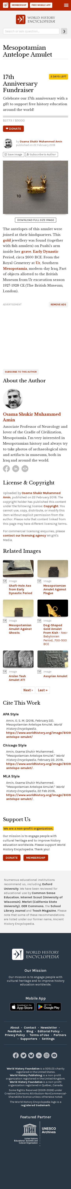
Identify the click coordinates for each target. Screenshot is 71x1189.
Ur (38, 263)
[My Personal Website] (24, 468)
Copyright (51, 506)
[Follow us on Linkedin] (39, 1057)
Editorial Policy (49, 1031)
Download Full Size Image (35, 220)
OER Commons (32, 906)
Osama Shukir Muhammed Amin (41, 141)
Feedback (15, 1031)
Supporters (28, 1039)
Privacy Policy (15, 1035)
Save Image (13, 154)
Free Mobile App (41, 5)
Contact (30, 1027)
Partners (60, 1035)
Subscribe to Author (41, 154)
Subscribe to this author (21, 371)
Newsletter (49, 1027)
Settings (48, 1039)
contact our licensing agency (24, 535)
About (14, 1027)
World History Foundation (23, 1068)
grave (26, 251)
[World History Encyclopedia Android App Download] (48, 1007)
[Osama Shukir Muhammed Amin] (35, 398)
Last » (43, 690)
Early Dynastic (46, 251)
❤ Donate (13, 128)
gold (7, 240)
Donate (12, 858)
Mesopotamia (15, 269)
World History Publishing (26, 1075)
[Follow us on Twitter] (24, 1057)
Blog (29, 1031)
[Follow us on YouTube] (54, 1057)
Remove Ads (58, 304)
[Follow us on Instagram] (47, 1057)
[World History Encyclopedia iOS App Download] (22, 1007)
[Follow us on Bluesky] (31, 1057)
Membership (19, 5)
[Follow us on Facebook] (16, 1057)
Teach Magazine (44, 910)
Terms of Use (39, 1035)
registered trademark (35, 1105)
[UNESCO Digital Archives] (35, 1133)
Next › (28, 690)
